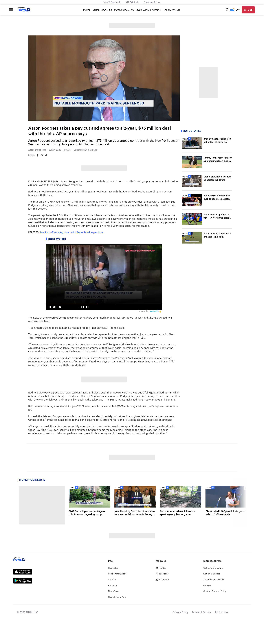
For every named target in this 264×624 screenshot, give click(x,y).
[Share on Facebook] (38, 155)
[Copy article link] (46, 155)
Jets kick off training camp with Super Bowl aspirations (71, 232)
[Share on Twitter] (42, 155)
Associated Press (37, 150)
